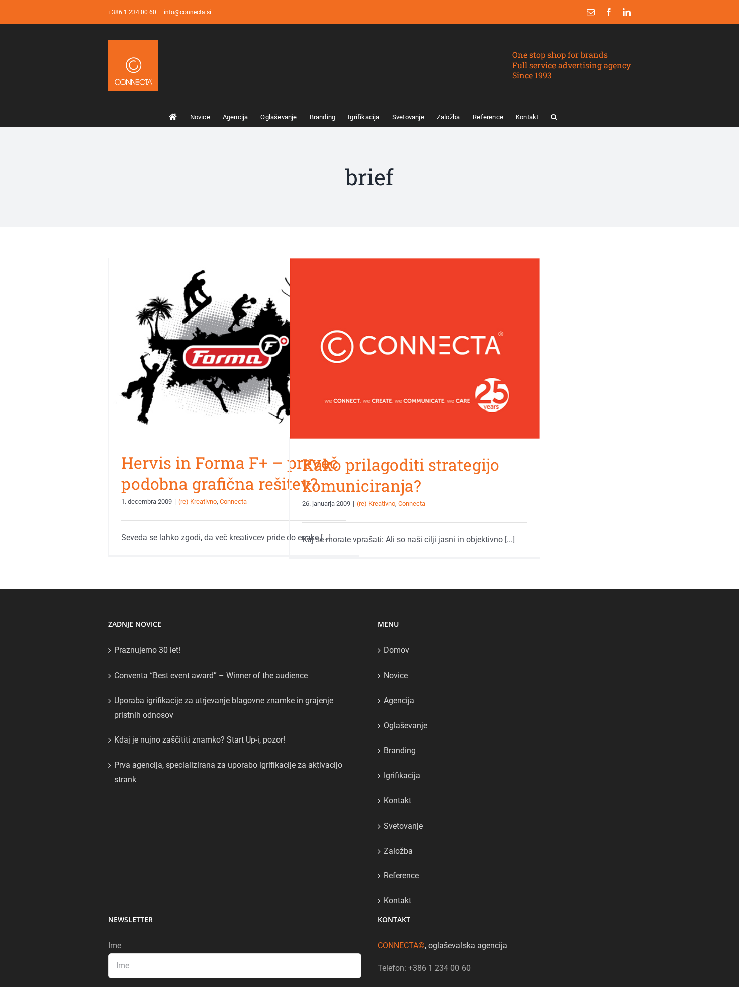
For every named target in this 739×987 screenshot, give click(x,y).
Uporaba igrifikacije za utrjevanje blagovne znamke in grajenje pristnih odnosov (223, 708)
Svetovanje (403, 826)
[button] (554, 116)
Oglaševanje (405, 725)
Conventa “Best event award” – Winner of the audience (211, 675)
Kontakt (397, 800)
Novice (396, 675)
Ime (114, 945)
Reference (401, 875)
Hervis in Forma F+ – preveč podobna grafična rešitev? (229, 473)
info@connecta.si (187, 12)
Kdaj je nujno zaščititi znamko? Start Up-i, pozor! (199, 740)
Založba (398, 851)
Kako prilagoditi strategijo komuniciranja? (400, 475)
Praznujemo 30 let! (147, 650)
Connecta (233, 501)
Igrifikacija (402, 775)
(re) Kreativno (197, 501)
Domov (396, 650)
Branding (400, 750)
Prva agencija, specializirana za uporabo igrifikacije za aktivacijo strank (228, 772)
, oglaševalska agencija (442, 945)
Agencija (399, 700)
